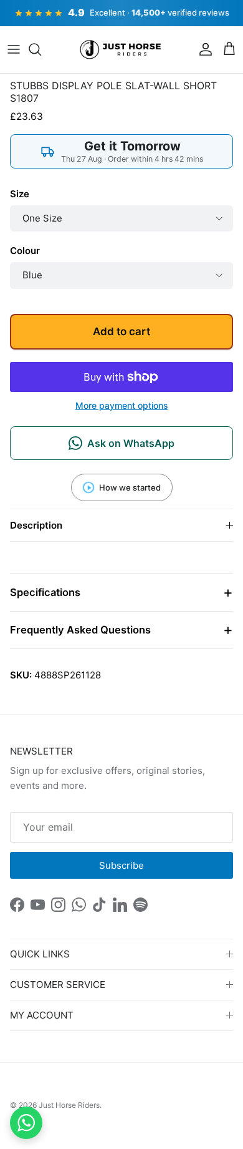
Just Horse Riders (69, 1105)
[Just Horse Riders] (122, 49)
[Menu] (13, 49)
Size (19, 194)
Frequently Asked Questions (80, 629)
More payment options (121, 406)
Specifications (45, 592)
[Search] (41, 49)
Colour (25, 251)
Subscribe (121, 865)
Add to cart (121, 331)
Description (36, 525)
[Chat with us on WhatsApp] (26, 1123)
